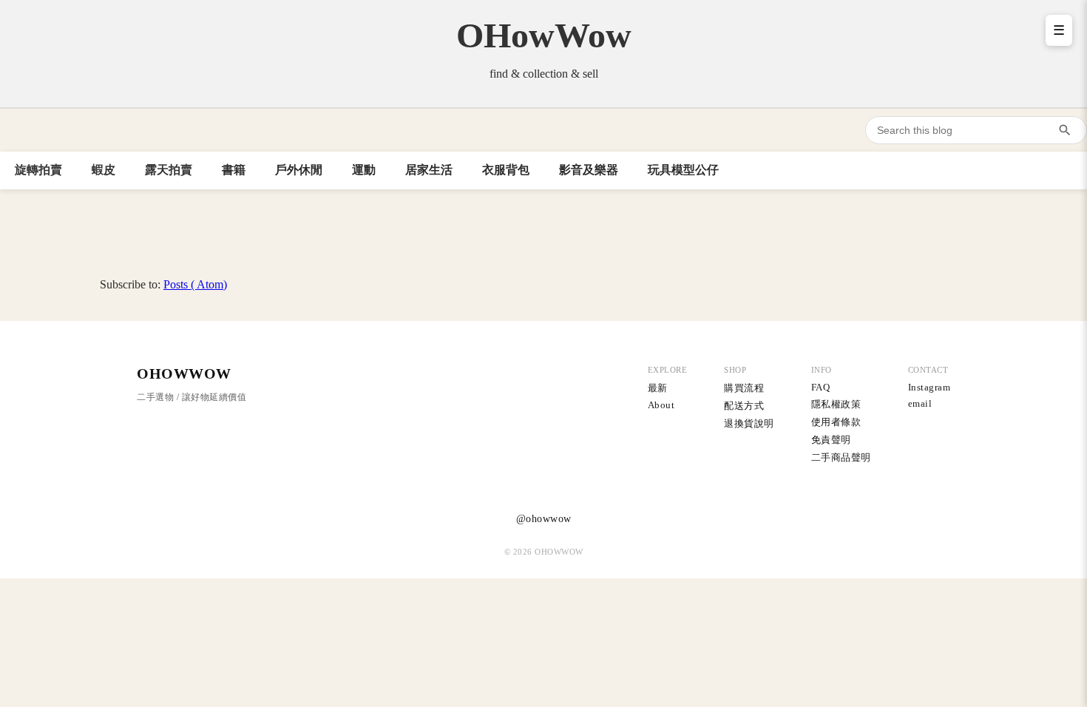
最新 (658, 387)
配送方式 (744, 405)
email (920, 403)
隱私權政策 (836, 404)
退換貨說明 (749, 423)
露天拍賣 (168, 169)
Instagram (929, 387)
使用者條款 (836, 421)
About (661, 404)
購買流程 (744, 387)
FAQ (820, 387)
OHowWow (543, 35)
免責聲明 (831, 439)
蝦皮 (103, 169)
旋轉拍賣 (38, 169)
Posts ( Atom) (195, 284)
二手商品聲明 (841, 457)
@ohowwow (544, 518)
